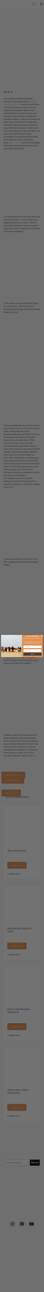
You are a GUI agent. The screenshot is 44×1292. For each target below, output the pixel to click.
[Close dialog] (41, 636)
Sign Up (32, 654)
